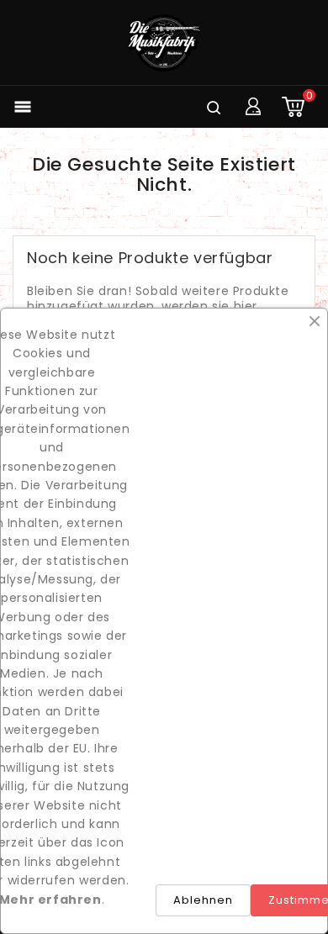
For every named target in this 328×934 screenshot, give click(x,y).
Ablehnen (203, 900)
